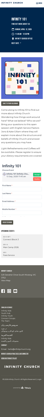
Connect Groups (8, 318)
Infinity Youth (7, 316)
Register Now (7, 222)
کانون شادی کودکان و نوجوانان (12, 331)
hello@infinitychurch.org (19, 349)
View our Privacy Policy (9, 358)
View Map (5, 280)
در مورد (4, 328)
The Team (5, 321)
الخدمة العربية (6, 335)
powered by (20, 390)
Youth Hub (5, 313)
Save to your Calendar (10, 103)
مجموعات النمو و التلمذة (10, 341)
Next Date (15, 43)
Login (39, 379)
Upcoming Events (7, 231)
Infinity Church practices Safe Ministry (14, 354)
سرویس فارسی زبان (9, 325)
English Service (6, 307)
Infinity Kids (6, 311)
